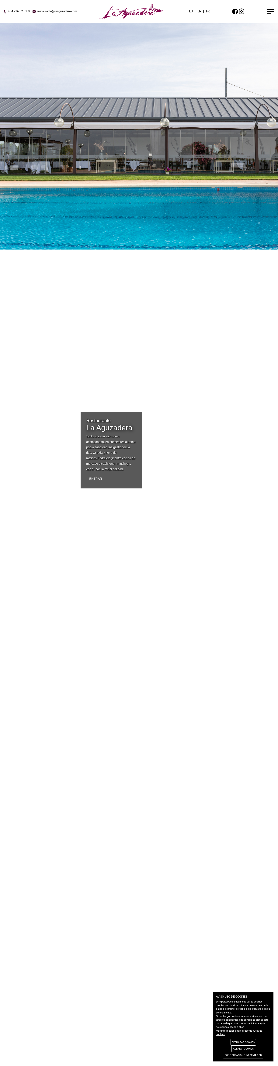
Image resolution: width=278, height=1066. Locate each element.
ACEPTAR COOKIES (243, 1048)
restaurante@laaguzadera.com (57, 11)
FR (208, 11)
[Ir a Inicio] (131, 11)
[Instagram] (241, 11)
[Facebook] (235, 11)
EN (199, 11)
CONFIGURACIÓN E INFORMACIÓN (243, 1055)
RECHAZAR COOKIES (243, 1042)
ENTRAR (95, 478)
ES (191, 11)
